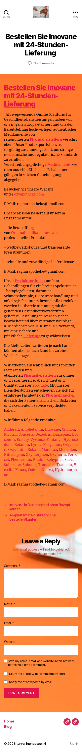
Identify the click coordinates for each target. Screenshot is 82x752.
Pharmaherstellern (46, 139)
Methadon (67, 449)
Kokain (33, 449)
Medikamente (59, 164)
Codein (34, 470)
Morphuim (52, 444)
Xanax (20, 470)
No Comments (44, 63)
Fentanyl (54, 439)
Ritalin (39, 459)
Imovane (52, 429)
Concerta (26, 434)
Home (9, 721)
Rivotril (10, 434)
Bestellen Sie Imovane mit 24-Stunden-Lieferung (39, 95)
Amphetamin (32, 429)
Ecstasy (23, 439)
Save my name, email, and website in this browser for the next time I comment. (41, 663)
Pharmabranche (59, 395)
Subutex (29, 465)
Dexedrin (43, 434)
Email (9, 623)
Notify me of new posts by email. (31, 682)
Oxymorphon (37, 454)
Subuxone (12, 465)
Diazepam (61, 434)
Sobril (69, 459)
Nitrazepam (14, 454)
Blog (8, 726)
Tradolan (64, 465)
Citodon (68, 429)
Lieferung (32, 336)
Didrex (47, 470)
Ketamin (21, 444)
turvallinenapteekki (31, 744)
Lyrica (36, 444)
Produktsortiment (30, 281)
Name (9, 604)
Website (9, 642)
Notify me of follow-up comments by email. (37, 674)
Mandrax (49, 449)
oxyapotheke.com (29, 194)
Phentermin (21, 459)
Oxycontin (17, 449)
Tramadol (46, 465)
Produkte (40, 385)
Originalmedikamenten (31, 233)
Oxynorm (58, 454)
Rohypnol (54, 459)
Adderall (11, 429)
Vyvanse (37, 439)
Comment (12, 566)
